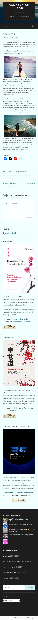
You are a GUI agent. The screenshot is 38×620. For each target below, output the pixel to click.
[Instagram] (11, 233)
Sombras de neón (19, 7)
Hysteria (31, 183)
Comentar (28, 218)
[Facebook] (4, 233)
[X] (7, 233)
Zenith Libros (18, 408)
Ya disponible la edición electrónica (16, 492)
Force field (21, 540)
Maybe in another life (10, 572)
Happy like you (8, 567)
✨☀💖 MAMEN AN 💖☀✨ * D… (21, 529)
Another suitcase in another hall (13, 561)
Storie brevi (7, 578)
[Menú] (6, 26)
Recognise (6, 556)
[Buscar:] (19, 587)
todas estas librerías (22, 322)
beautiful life (11, 171)
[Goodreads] (15, 233)
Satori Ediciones (19, 319)
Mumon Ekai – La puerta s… (24, 535)
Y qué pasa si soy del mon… (24, 524)
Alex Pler (15, 37)
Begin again (13, 531)
